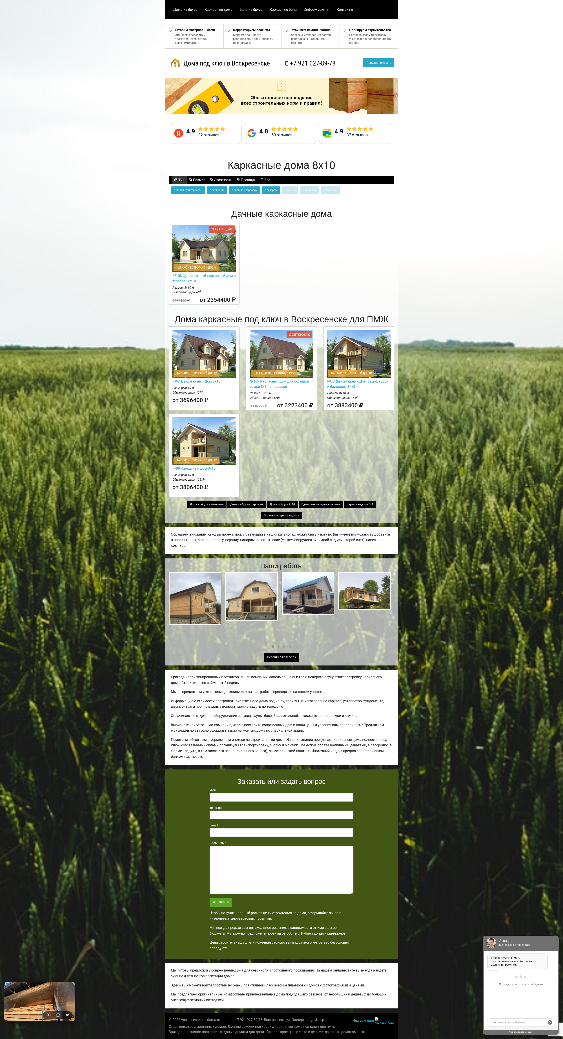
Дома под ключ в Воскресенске (226, 63)
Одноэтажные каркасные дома (321, 504)
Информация (314, 9)
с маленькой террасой (188, 190)
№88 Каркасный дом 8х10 (194, 468)
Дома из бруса (185, 9)
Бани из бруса (251, 9)
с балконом (217, 190)
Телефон (216, 807)
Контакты (345, 9)
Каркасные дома (218, 9)
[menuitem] (185, 9)
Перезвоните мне (378, 63)
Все (266, 180)
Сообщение (218, 843)
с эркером (271, 190)
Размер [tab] (198, 180)
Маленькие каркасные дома (281, 515)
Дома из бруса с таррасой (246, 504)
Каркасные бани (283, 9)
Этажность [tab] (222, 180)
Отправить (221, 902)
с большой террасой (244, 190)
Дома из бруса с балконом (207, 504)
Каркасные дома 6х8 (360, 504)
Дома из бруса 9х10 (282, 504)
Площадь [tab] (248, 180)
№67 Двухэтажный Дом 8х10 (196, 381)
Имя (213, 790)
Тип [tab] (181, 180)
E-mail (214, 825)
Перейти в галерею (281, 657)
